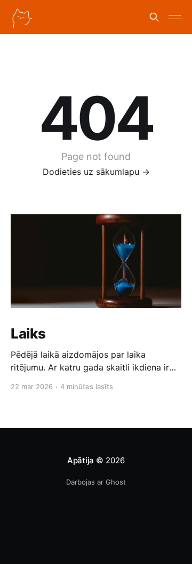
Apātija (80, 460)
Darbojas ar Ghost (96, 482)
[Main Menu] (175, 17)
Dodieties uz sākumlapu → (96, 171)
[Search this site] (154, 17)
